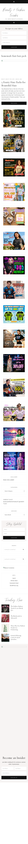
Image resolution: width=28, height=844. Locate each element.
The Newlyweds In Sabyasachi (16, 617)
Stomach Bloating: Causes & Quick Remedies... (16, 637)
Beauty (3, 79)
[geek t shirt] (14, 445)
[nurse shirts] (14, 225)
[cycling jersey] (14, 396)
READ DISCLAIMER (8, 480)
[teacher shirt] (14, 200)
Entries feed (14, 580)
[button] (14, 1)
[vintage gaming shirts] (14, 298)
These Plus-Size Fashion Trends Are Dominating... (18, 627)
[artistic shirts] (14, 469)
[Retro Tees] (14, 176)
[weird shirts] (14, 274)
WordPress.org (14, 585)
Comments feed (14, 583)
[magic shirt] (14, 371)
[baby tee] (14, 323)
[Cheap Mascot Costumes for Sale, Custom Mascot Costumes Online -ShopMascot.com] (8, 568)
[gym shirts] (14, 347)
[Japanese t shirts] (14, 151)
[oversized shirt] (14, 127)
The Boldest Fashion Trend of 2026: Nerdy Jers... (17, 608)
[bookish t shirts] (14, 249)
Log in (14, 578)
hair (13, 79)
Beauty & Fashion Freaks (14, 13)
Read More (14, 103)
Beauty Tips (9, 79)
